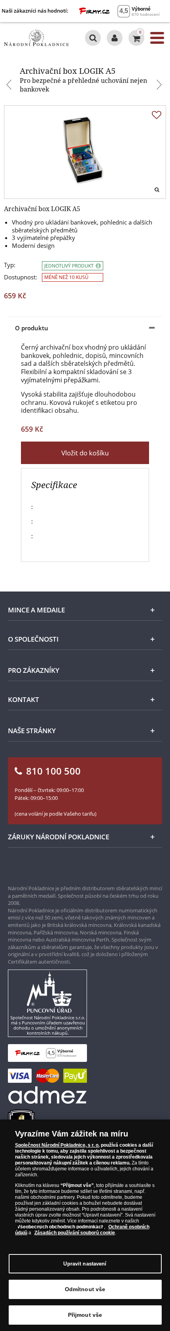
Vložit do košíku (85, 452)
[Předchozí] (10, 86)
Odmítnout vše (85, 1289)
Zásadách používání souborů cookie (74, 1233)
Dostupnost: (20, 277)
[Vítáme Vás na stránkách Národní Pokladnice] (115, 38)
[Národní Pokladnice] (36, 38)
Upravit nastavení (84, 1264)
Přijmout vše (85, 1315)
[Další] (160, 86)
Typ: (9, 265)
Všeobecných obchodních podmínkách (60, 1227)
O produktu (31, 328)
